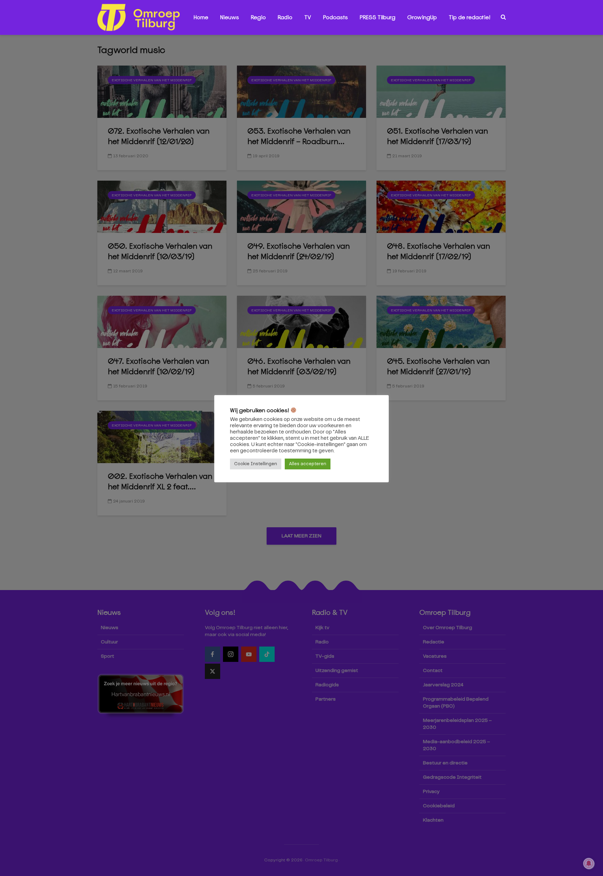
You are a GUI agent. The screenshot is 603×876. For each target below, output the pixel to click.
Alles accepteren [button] (307, 464)
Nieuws (229, 17)
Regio (258, 17)
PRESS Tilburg (377, 17)
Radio (285, 17)
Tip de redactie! (469, 17)
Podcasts (335, 17)
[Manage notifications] (588, 863)
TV (307, 17)
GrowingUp (422, 17)
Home (201, 17)
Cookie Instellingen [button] (255, 464)
